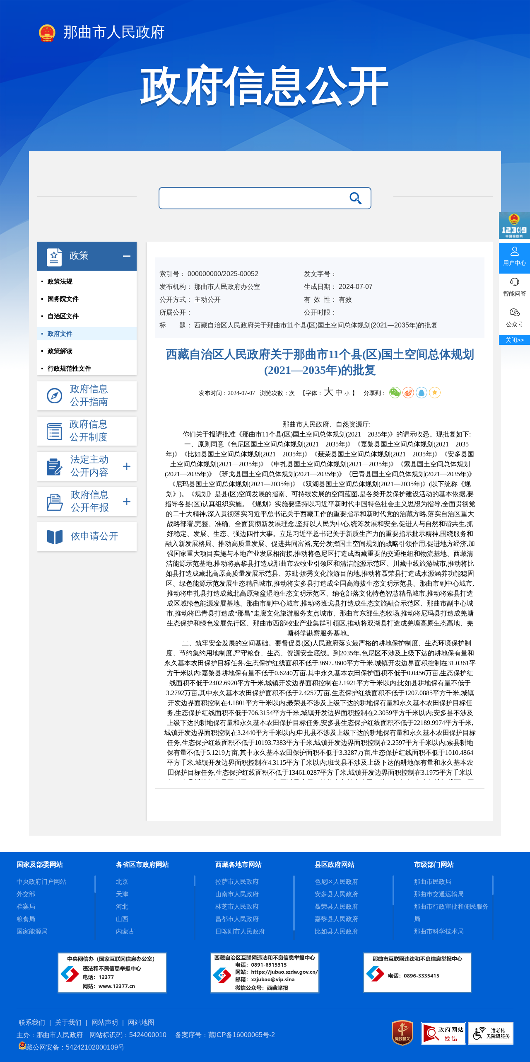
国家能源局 (32, 931)
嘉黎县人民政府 (336, 918)
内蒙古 (125, 931)
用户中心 (514, 262)
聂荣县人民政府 (336, 906)
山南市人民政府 (237, 893)
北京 (122, 881)
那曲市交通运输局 (439, 893)
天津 (122, 893)
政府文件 (60, 333)
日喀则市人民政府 (240, 931)
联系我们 (32, 1022)
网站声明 (105, 1022)
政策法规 (60, 281)
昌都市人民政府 (237, 918)
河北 (122, 906)
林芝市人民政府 (237, 906)
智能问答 (514, 293)
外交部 (26, 893)
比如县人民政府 (336, 931)
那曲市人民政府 (112, 32)
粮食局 (26, 918)
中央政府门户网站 (41, 881)
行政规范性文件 (69, 368)
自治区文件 (63, 316)
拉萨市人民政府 (237, 881)
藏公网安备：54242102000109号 (75, 1047)
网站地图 (141, 1022)
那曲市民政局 (432, 881)
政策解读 (60, 351)
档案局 (26, 906)
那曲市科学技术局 (439, 931)
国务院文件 (63, 299)
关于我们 (68, 1022)
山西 (122, 918)
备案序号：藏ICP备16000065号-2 (225, 1034)
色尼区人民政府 (336, 881)
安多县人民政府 (336, 893)
